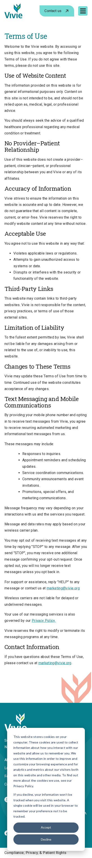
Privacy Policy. (44, 620)
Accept (46, 827)
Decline (46, 839)
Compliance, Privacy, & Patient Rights (35, 853)
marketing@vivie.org (63, 588)
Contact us (52, 11)
